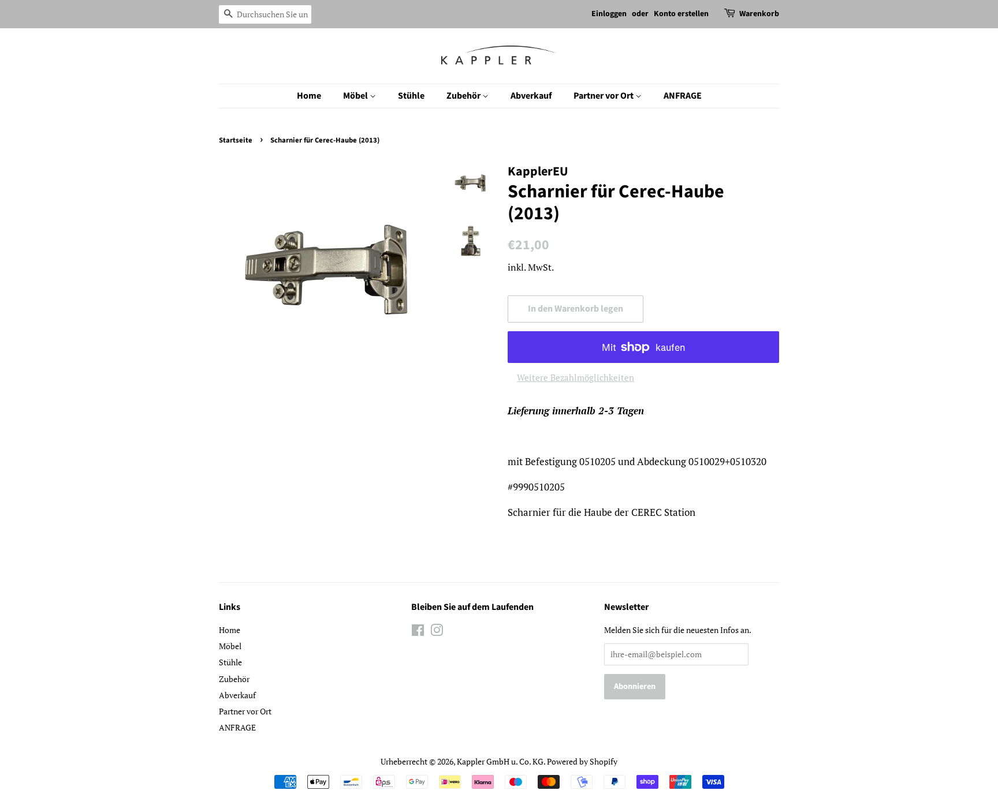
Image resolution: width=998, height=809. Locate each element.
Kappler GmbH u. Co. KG (500, 761)
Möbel (356, 95)
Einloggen (609, 14)
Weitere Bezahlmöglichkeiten (575, 377)
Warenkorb (759, 14)
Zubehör (464, 95)
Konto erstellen (681, 14)
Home (309, 95)
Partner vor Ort (604, 95)
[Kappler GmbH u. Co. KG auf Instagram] (436, 632)
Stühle (411, 95)
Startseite (235, 140)
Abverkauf (531, 95)
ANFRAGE (683, 95)
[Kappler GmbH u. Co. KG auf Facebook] (417, 632)
